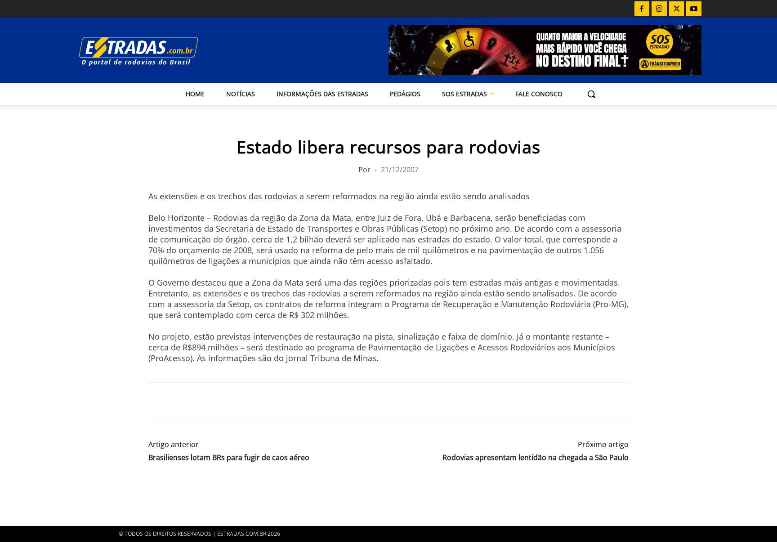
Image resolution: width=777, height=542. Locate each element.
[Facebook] (642, 9)
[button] (591, 94)
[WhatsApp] (199, 401)
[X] (676, 9)
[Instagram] (659, 9)
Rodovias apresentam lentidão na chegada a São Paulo (535, 457)
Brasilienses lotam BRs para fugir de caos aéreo (228, 457)
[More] (261, 401)
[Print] (240, 401)
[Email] (219, 401)
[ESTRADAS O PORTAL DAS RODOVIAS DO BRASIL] (169, 51)
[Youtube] (693, 9)
